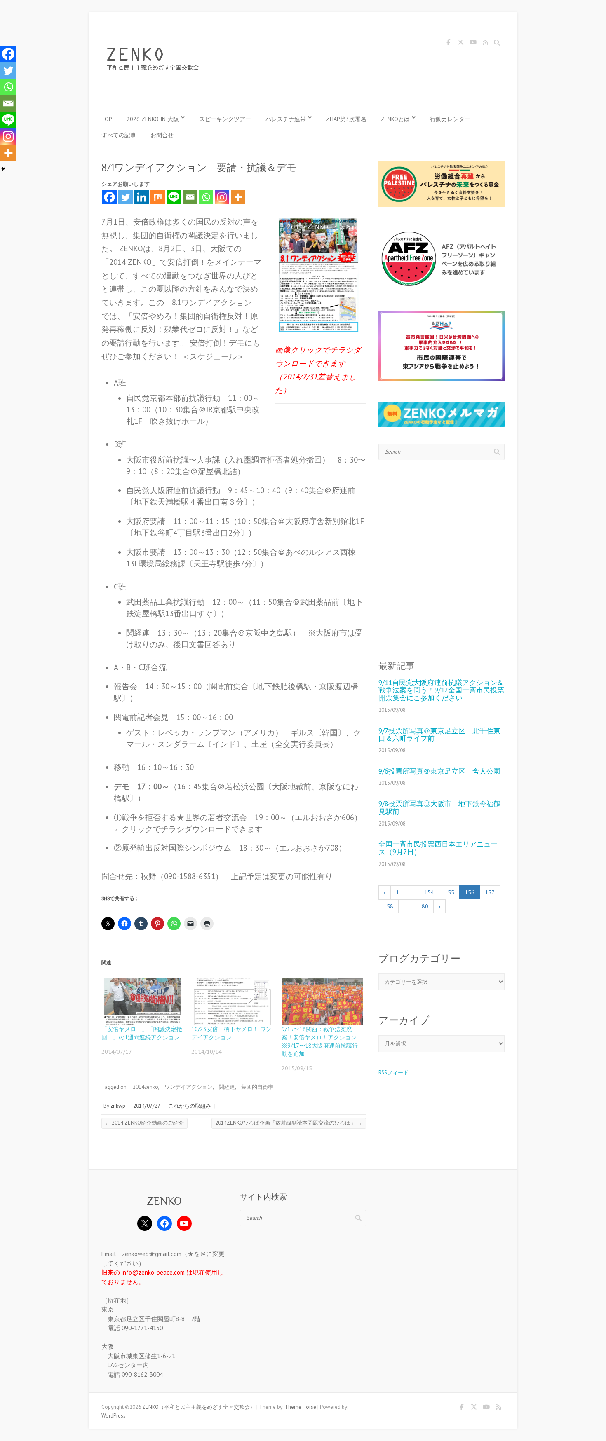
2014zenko (145, 1086)
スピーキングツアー (225, 119)
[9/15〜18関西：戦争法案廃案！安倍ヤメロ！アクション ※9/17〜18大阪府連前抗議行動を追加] (322, 1001)
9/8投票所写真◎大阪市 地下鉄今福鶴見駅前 (439, 807)
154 (429, 892)
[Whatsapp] (206, 197)
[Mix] (157, 197)
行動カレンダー (450, 119)
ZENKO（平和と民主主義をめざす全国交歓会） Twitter (460, 43)
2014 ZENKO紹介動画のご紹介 (144, 1122)
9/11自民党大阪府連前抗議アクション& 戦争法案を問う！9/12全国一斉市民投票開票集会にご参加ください (441, 690)
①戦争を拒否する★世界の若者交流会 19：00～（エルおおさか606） (238, 817)
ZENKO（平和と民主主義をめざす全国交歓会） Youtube (473, 43)
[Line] (174, 197)
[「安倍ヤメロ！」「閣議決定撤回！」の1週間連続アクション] (142, 1001)
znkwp (117, 1105)
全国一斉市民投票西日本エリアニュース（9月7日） (438, 848)
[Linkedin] (141, 197)
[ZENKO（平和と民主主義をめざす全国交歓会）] (155, 60)
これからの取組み (189, 1105)
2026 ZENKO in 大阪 (153, 119)
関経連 (227, 1086)
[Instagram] (222, 197)
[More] (238, 197)
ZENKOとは (395, 119)
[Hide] (3, 169)
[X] (144, 1223)
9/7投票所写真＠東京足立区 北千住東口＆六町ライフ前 (439, 734)
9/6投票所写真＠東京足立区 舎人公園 (439, 771)
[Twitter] (125, 197)
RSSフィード (393, 1072)
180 (423, 906)
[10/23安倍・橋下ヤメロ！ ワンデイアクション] (232, 1001)
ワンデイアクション (188, 1086)
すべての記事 (118, 135)
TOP (106, 119)
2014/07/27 (146, 1105)
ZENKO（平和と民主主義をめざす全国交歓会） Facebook (448, 43)
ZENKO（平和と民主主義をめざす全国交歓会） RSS (485, 43)
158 (388, 906)
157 (490, 892)
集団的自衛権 (257, 1086)
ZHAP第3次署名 (346, 119)
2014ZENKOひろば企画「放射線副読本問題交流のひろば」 (288, 1122)
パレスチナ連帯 (285, 119)
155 (449, 892)
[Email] (190, 197)
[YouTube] (184, 1223)
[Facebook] (109, 197)
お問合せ (162, 135)
